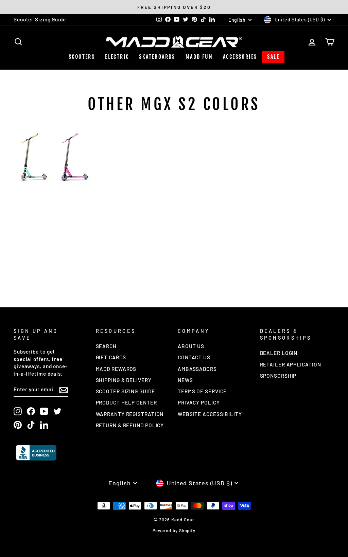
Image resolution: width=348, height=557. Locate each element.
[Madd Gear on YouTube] (44, 411)
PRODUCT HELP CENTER (126, 402)
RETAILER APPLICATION (290, 364)
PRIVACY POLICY (199, 402)
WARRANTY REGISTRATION (130, 414)
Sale (273, 56)
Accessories (240, 56)
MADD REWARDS (116, 369)
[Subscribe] (63, 389)
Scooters (82, 56)
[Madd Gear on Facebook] (31, 411)
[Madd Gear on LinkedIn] (44, 424)
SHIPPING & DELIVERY (124, 380)
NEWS (185, 380)
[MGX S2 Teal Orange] (34, 182)
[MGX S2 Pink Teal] (74, 182)
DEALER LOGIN (279, 353)
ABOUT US (191, 346)
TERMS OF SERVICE (202, 391)
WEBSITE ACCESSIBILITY (210, 414)
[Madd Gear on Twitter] (57, 411)
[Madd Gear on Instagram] (18, 411)
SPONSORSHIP (278, 376)
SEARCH (106, 346)
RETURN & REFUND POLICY (130, 425)
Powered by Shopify (174, 530)
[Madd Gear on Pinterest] (18, 424)
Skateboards (157, 56)
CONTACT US (194, 357)
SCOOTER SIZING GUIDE (125, 391)
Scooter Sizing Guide (40, 19)
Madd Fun (199, 56)
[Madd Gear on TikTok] (31, 424)
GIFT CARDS (111, 357)
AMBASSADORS (197, 369)
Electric (117, 56)
